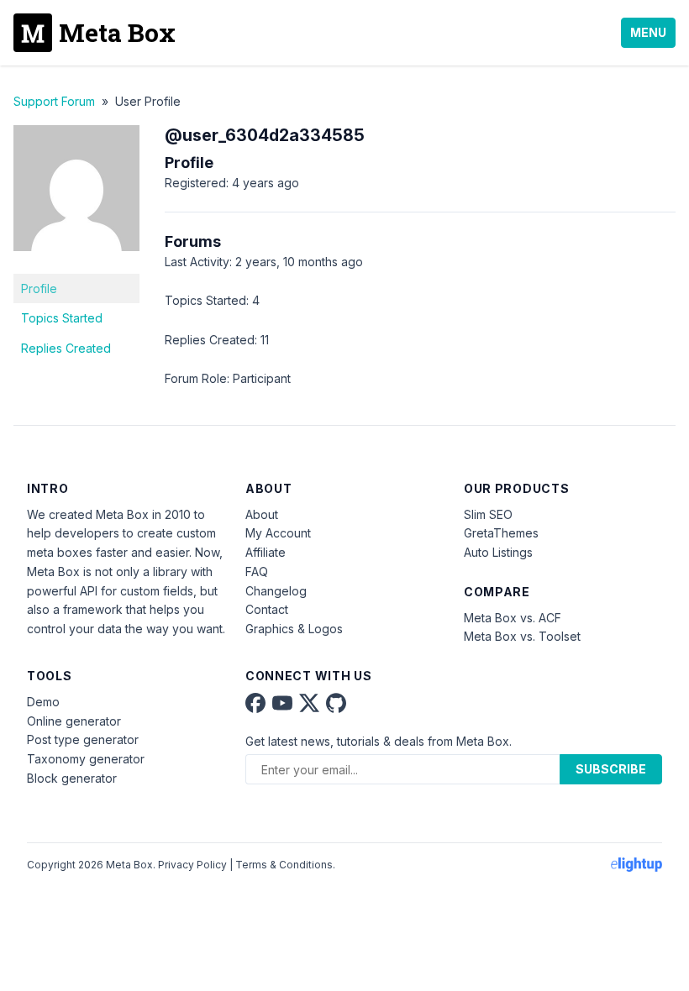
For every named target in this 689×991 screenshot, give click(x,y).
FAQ (256, 571)
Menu (648, 32)
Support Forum (54, 101)
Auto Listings (498, 552)
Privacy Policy (192, 864)
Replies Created (66, 348)
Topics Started (62, 318)
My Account (278, 533)
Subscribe (611, 769)
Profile (39, 288)
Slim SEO (488, 514)
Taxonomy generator (86, 759)
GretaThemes (501, 533)
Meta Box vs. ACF (512, 618)
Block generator (72, 778)
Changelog (276, 591)
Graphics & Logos (294, 628)
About (261, 514)
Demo (43, 702)
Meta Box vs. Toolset (522, 636)
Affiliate (265, 552)
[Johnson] (76, 263)
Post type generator (83, 739)
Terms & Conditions (284, 864)
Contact (266, 609)
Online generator (74, 721)
